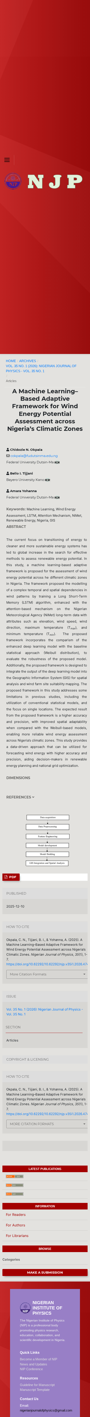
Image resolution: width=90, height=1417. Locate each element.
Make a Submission (45, 1272)
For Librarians (17, 1235)
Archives (27, 361)
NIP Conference (31, 1369)
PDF (12, 877)
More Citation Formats (28, 974)
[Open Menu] (7, 160)
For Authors (15, 1225)
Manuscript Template (35, 1390)
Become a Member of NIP (38, 1359)
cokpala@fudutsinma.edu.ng (34, 456)
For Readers (16, 1214)
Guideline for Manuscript (37, 1385)
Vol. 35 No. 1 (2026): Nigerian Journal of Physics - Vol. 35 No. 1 (41, 368)
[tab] (46, 800)
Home (11, 361)
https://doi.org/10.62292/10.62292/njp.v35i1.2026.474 (47, 964)
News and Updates (33, 1364)
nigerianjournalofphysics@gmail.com (46, 1410)
